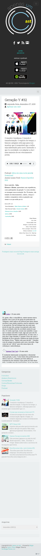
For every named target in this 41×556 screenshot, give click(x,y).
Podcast (9, 244)
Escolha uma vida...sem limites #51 (22, 448)
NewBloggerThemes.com (8, 549)
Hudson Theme (11, 547)
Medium (24, 206)
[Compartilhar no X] (10, 238)
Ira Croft (34, 230)
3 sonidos (5, 376)
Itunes (23, 178)
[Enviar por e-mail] (6, 238)
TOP (38, 554)
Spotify (30, 178)
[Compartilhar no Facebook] (12, 238)
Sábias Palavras (18, 206)
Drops (4, 386)
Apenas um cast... (17, 545)
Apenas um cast (14, 106)
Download (9, 175)
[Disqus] (20, 282)
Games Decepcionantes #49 (20, 436)
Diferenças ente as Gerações (11, 211)
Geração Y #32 (16, 99)
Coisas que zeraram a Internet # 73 (22, 412)
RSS (6, 180)
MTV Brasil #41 (15, 424)
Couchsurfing (8, 216)
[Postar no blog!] (8, 238)
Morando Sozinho (20, 208)
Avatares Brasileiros (9, 378)
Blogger (32, 83)
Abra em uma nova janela (22, 173)
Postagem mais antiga (31, 252)
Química (7, 213)
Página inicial (20, 253)
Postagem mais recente (10, 252)
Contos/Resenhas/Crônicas (12, 383)
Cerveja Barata (7, 381)
